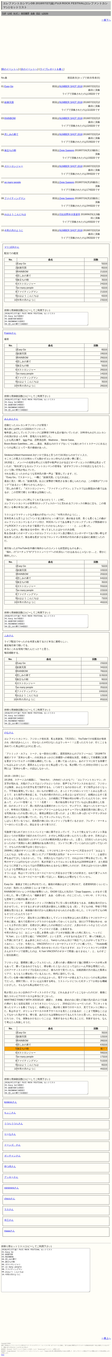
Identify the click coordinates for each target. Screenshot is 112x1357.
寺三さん (9, 1220)
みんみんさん (11, 419)
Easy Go (8, 86)
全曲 (33, 13)
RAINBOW (10, 118)
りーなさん (10, 1134)
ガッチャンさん (12, 1156)
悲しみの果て (11, 134)
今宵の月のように (13, 230)
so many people (12, 182)
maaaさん (9, 1231)
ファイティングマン (14, 198)
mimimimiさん (11, 1188)
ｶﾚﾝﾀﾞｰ (16, 13)
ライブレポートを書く (52, 69)
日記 (38, 13)
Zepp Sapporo (66, 150)
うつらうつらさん (13, 1123)
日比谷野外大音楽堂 (69, 214)
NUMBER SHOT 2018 (71, 86)
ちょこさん (10, 1113)
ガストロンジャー (13, 166)
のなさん (9, 732)
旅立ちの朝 (10, 150)
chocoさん (9, 1198)
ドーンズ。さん (12, 1145)
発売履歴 (25, 13)
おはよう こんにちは (15, 214)
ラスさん (9, 1209)
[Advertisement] (56, 44)
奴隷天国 (9, 102)
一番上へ (106, 1338)
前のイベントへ (10, 69)
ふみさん (9, 635)
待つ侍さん (10, 1166)
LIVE (10, 13)
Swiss (2, 1354)
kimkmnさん (10, 1102)
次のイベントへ (29, 69)
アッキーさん (11, 1177)
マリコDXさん (11, 247)
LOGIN (45, 13)
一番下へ (106, 20)
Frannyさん (10, 333)
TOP (4, 13)
